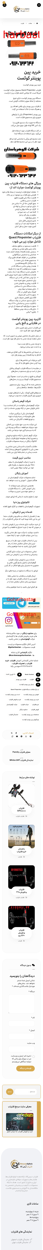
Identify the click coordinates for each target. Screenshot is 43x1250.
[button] (16, 733)
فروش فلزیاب (35, 710)
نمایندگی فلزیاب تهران (20, 1242)
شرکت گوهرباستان (12, 705)
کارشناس (23, 652)
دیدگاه (32, 991)
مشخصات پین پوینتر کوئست (30, 715)
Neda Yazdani (29, 675)
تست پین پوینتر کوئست (12, 695)
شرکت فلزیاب (25, 705)
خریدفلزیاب (35, 705)
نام (33, 1017)
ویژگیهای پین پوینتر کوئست (30, 720)
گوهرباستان (25, 639)
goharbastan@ (14, 647)
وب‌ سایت (31, 1043)
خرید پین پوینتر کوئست (32, 700)
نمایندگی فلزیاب (13, 715)
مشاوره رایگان (27, 633)
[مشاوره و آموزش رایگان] (21, 9)
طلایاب (22, 816)
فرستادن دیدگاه (25, 1068)
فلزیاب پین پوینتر (21, 680)
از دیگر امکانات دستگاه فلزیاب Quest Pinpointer (25, 690)
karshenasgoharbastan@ (20, 655)
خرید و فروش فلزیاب (15, 700)
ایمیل (32, 1030)
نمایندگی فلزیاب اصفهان (20, 1239)
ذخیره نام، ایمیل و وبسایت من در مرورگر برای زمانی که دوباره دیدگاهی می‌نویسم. (21, 1059)
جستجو (10, 1092)
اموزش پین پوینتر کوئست (31, 695)
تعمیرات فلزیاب (18, 663)
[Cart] (4, 5)
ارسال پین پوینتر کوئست (26, 685)
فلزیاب (12, 660)
